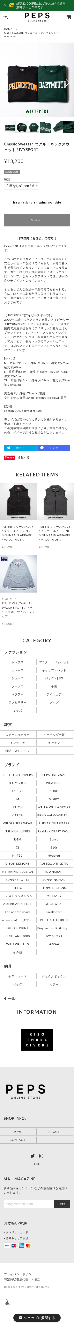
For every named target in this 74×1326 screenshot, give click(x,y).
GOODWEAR (54, 904)
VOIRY (54, 799)
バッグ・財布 (54, 678)
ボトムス (18, 670)
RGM (17, 839)
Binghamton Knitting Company (54, 928)
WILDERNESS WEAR (17, 823)
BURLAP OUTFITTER (54, 823)
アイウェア (54, 694)
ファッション (15, 652)
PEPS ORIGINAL (54, 775)
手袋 (54, 686)
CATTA (17, 815)
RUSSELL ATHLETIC (54, 863)
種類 (7, 179)
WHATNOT (54, 783)
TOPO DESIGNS (54, 887)
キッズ (17, 710)
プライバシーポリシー (19, 1274)
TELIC (17, 887)
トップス (18, 662)
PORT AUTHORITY (54, 919)
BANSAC (54, 944)
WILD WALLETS (17, 944)
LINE (37, 1163)
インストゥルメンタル (17, 895)
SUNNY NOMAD (54, 879)
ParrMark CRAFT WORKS (54, 831)
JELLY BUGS (17, 783)
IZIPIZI (17, 791)
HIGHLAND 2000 (18, 936)
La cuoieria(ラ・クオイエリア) (18, 919)
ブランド (12, 764)
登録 (62, 1204)
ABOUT (54, 1131)
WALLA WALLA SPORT (54, 807)
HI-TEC (17, 855)
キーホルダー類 (54, 734)
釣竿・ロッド (17, 976)
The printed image (18, 912)
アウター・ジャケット (54, 662)
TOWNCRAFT (54, 871)
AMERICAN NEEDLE (17, 904)
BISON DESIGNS (18, 863)
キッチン (54, 742)
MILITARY (54, 895)
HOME (8, 29)
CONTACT (17, 1139)
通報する (24, 457)
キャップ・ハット (54, 670)
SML (18, 799)
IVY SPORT (54, 936)
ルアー (54, 984)
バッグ (17, 984)
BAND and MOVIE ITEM (54, 815)
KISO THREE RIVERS (17, 775)
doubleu (54, 855)
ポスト (20, 448)
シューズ (18, 678)
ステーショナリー (17, 734)
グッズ (54, 702)
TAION (18, 807)
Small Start (54, 912)
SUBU (54, 791)
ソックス (18, 686)
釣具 (8, 966)
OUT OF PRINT (17, 928)
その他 (17, 952)
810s (54, 847)
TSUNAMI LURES (17, 831)
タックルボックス (54, 976)
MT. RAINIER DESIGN (17, 871)
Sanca (54, 839)
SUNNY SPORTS (17, 879)
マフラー (18, 694)
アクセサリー (17, 702)
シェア (53, 448)
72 (18, 847)
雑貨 (8, 724)
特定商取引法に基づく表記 (22, 1279)
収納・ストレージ (17, 750)
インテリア (17, 742)
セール (10, 998)
